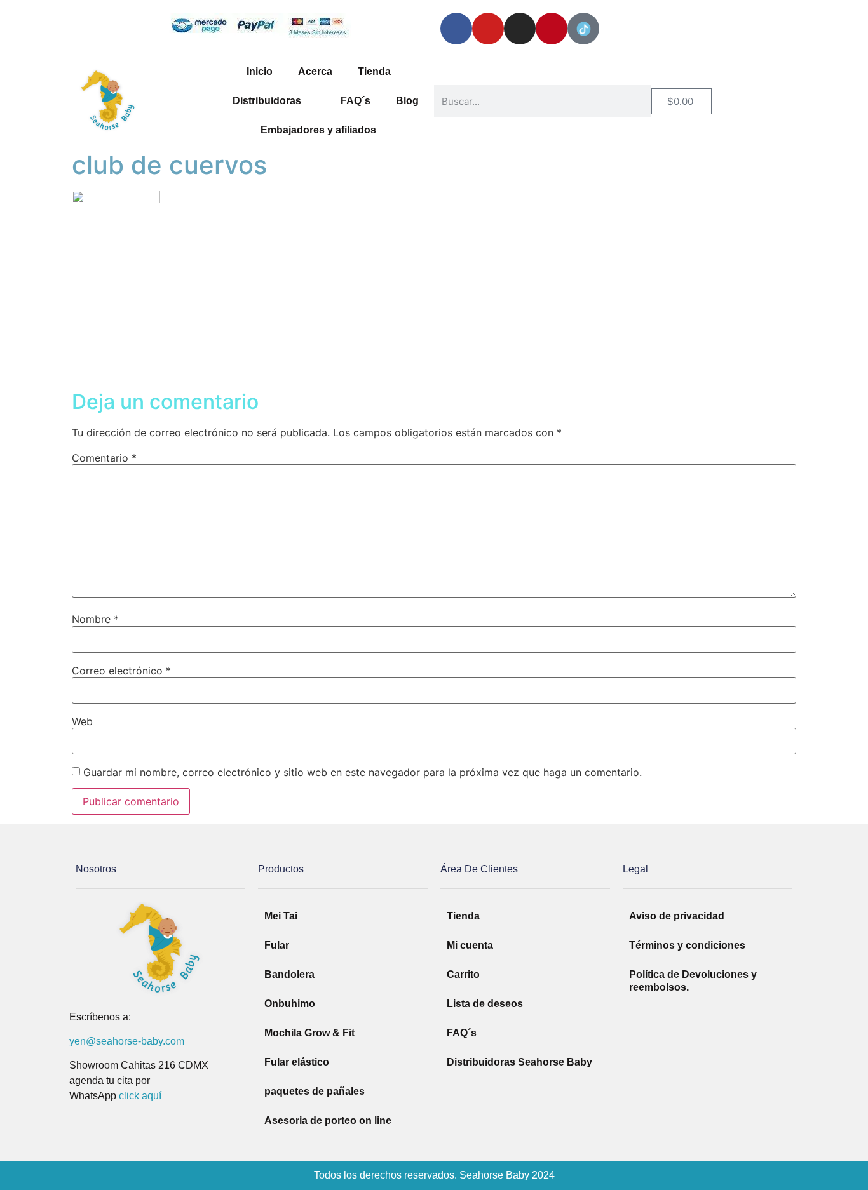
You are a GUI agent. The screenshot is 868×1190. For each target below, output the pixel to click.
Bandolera (289, 974)
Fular (276, 945)
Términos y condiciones (687, 945)
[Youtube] (488, 28)
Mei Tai (280, 916)
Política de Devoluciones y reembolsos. (693, 981)
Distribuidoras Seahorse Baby (519, 1062)
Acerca (315, 71)
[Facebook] (456, 28)
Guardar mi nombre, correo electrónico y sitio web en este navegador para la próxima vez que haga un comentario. (362, 772)
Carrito (463, 974)
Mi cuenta (470, 945)
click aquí (140, 1095)
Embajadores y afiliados (318, 129)
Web (82, 721)
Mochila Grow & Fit (309, 1032)
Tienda (374, 71)
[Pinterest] (551, 28)
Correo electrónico (121, 670)
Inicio (260, 71)
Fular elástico (296, 1062)
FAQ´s (355, 100)
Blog (407, 100)
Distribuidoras (267, 100)
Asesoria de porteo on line (327, 1120)
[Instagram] (520, 28)
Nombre (95, 619)
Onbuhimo (289, 1003)
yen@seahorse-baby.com (126, 1041)
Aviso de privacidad (676, 916)
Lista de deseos (485, 1003)
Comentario (104, 458)
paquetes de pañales (314, 1091)
